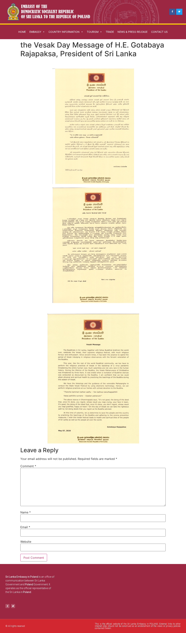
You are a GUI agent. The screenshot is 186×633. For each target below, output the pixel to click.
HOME (22, 31)
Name (25, 512)
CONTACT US (159, 31)
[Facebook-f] (172, 12)
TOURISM (92, 31)
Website (25, 541)
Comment (28, 466)
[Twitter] (179, 12)
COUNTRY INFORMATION (64, 31)
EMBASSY (35, 31)
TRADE (110, 31)
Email (25, 527)
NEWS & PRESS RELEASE (132, 31)
